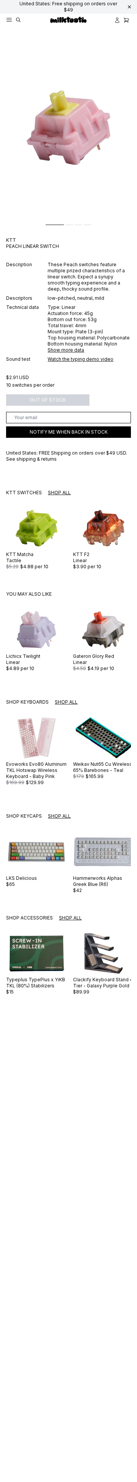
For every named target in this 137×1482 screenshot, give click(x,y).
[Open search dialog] (18, 20)
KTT (11, 240)
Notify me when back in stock (69, 432)
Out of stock (48, 400)
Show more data (66, 350)
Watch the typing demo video (80, 359)
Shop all (59, 492)
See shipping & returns (31, 459)
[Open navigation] (9, 20)
